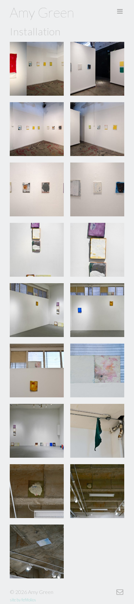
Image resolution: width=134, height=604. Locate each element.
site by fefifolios (23, 599)
